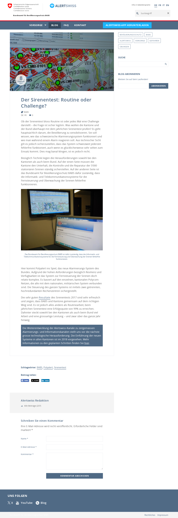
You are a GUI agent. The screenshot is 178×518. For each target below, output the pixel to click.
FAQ (68, 25)
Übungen (124, 47)
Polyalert (48, 367)
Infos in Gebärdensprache (141, 5)
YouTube (26, 503)
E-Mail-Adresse (29, 447)
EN (167, 5)
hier (86, 343)
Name (24, 438)
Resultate (44, 297)
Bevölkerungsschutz (131, 35)
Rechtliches (149, 515)
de (22, 115)
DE (155, 5)
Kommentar (27, 454)
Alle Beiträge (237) (32, 405)
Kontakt (81, 25)
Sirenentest (60, 367)
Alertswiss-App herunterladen (129, 25)
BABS (26, 112)
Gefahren (154, 41)
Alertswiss (125, 41)
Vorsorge (39, 25)
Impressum (162, 515)
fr (25, 115)
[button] (168, 13)
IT (164, 5)
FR (160, 5)
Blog (56, 25)
